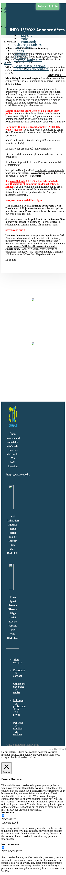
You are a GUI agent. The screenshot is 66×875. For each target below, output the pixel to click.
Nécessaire (8, 819)
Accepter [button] (25, 760)
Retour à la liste (48, 6)
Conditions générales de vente (19, 688)
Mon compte (17, 661)
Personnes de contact (31, 69)
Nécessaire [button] (7, 812)
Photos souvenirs (28, 60)
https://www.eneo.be (18, 474)
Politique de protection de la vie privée (19, 707)
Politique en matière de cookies (18, 729)
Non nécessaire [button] (10, 844)
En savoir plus (9, 760)
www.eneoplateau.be (44, 173)
